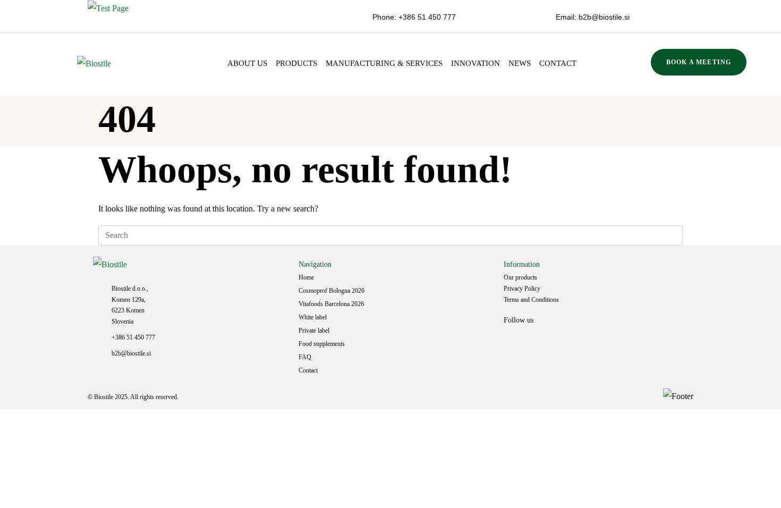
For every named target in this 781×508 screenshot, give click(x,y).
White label (313, 317)
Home (306, 277)
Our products (520, 277)
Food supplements (322, 344)
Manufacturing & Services (384, 63)
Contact (557, 63)
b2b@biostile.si (603, 17)
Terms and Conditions (531, 299)
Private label (314, 330)
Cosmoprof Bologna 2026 (331, 290)
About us (247, 63)
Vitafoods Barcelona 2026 (331, 304)
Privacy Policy (522, 288)
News (519, 63)
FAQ (305, 357)
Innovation (475, 63)
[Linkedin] (517, 342)
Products (296, 63)
